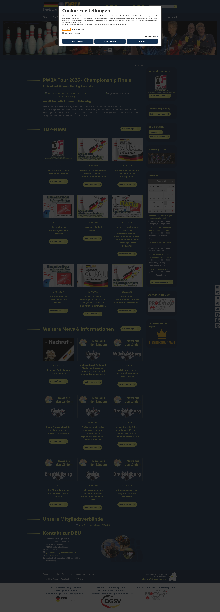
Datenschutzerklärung (79, 29)
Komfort (77, 33)
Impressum (66, 29)
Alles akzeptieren (77, 41)
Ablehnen (142, 41)
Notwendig (68, 33)
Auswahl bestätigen (110, 41)
